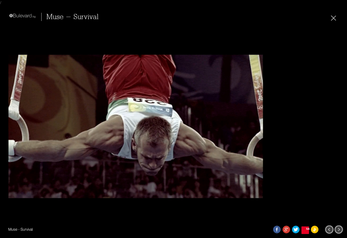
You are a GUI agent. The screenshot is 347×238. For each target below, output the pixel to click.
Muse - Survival (72, 17)
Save (307, 228)
